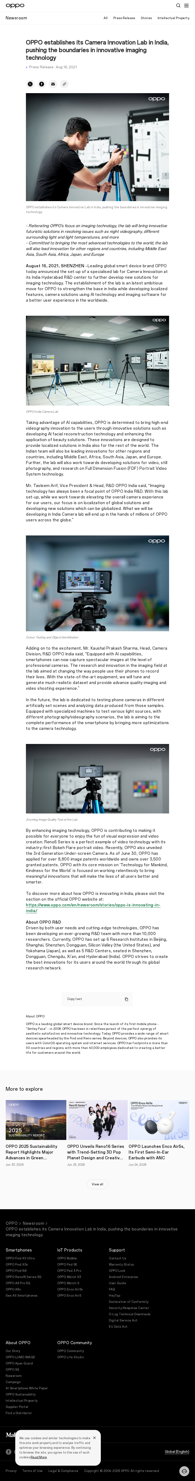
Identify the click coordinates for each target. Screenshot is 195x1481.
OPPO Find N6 (16, 1270)
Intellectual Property (174, 18)
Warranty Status (121, 1264)
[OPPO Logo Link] (15, 6)
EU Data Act (118, 1326)
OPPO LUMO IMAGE (20, 1357)
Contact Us (117, 1258)
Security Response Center (129, 1308)
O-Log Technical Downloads (130, 1314)
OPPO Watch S (68, 1283)
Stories (146, 18)
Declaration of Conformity (129, 1302)
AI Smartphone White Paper (27, 1388)
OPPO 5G (13, 1369)
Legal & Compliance (63, 1471)
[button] (184, 1471)
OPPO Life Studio (70, 1357)
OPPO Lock (117, 1270)
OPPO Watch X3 (69, 1277)
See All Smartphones (22, 1295)
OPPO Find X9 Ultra (20, 1258)
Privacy (11, 1471)
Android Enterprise (123, 1277)
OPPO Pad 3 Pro (69, 1270)
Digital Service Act (123, 1320)
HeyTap (114, 1295)
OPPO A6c (13, 1289)
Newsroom (33, 1223)
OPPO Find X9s (17, 1264)
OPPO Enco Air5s (70, 1289)
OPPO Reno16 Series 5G (24, 1277)
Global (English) (177, 1452)
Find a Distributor (19, 1413)
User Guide (117, 1283)
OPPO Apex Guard (19, 1363)
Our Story (13, 1351)
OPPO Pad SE (67, 1264)
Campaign (13, 1382)
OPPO (12, 1223)
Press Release (124, 18)
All (106, 18)
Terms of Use (32, 1471)
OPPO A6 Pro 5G (18, 1283)
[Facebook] (8, 1452)
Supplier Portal (17, 1407)
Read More (39, 1457)
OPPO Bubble (67, 1258)
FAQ (112, 1289)
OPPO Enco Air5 (69, 1295)
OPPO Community (70, 1351)
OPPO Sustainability (21, 1394)
